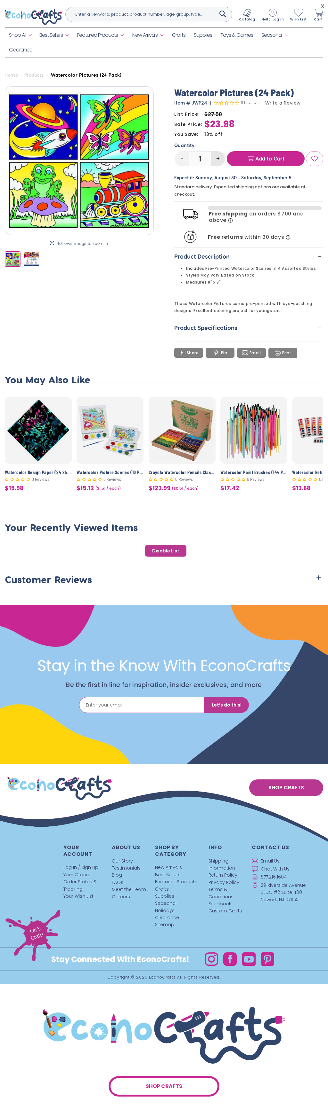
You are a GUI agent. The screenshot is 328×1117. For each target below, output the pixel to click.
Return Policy (223, 875)
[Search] (223, 14)
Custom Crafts (225, 911)
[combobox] (149, 14)
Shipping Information (222, 864)
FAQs (117, 882)
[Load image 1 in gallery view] (12, 259)
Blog (117, 875)
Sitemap (164, 924)
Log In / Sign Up (80, 867)
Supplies (164, 896)
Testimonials (126, 868)
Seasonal (271, 35)
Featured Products (97, 35)
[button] (20, 35)
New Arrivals (145, 35)
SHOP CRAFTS (286, 787)
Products (34, 75)
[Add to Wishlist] (63, 407)
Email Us (270, 861)
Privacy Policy (224, 882)
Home (11, 75)
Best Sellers (51, 35)
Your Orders (76, 874)
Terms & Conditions (221, 893)
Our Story (122, 861)
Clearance (167, 917)
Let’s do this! (227, 705)
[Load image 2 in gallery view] (31, 259)
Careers (121, 897)
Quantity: (185, 145)
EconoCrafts (162, 977)
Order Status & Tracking (80, 885)
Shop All (17, 35)
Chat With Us (275, 869)
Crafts (162, 889)
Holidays (165, 910)
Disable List (165, 551)
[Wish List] (314, 158)
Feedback (220, 904)
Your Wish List (78, 896)
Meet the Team (129, 889)
